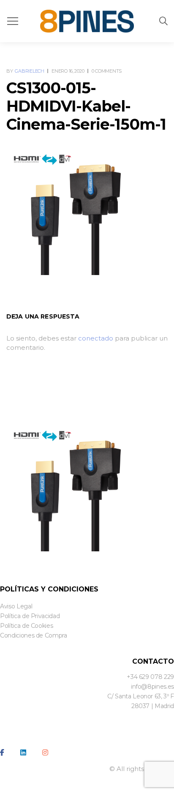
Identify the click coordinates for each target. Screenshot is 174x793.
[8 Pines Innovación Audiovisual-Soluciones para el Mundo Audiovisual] (86, 21)
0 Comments (107, 71)
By (25, 71)
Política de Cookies (26, 625)
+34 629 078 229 (150, 677)
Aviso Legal (16, 606)
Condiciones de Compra (33, 635)
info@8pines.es (152, 686)
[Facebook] (2, 752)
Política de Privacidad (30, 616)
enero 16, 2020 (68, 71)
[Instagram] (45, 752)
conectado (95, 338)
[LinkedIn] (23, 752)
